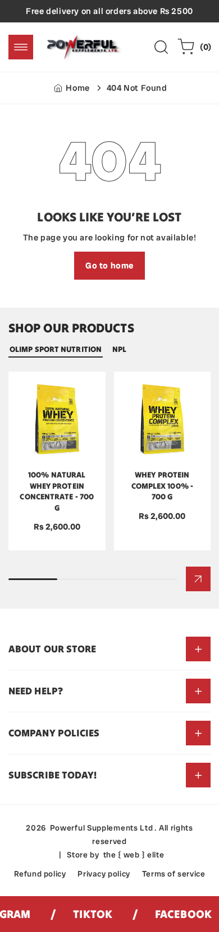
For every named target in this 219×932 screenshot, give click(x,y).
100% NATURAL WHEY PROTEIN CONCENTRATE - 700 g (53, 404)
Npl (119, 349)
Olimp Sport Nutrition (56, 349)
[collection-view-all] (198, 579)
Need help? (35, 690)
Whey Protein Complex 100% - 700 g (156, 398)
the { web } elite (134, 855)
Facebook (180, 914)
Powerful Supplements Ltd (101, 828)
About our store (52, 648)
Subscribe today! (52, 774)
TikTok (90, 914)
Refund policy (40, 874)
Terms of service (174, 874)
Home (77, 88)
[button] (20, 47)
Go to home (109, 265)
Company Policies (54, 732)
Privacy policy (103, 874)
